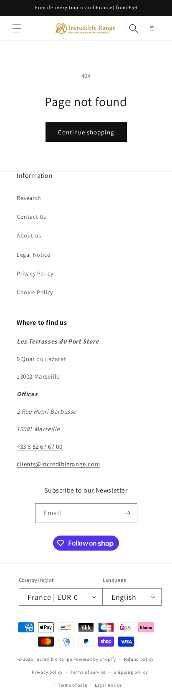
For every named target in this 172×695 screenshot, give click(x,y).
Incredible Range (53, 659)
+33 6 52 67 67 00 (39, 446)
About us (29, 235)
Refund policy (139, 659)
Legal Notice (33, 254)
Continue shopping (86, 132)
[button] (17, 28)
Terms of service (88, 672)
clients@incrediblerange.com (58, 464)
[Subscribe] (128, 513)
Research (29, 198)
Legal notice (108, 685)
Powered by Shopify (94, 659)
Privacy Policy (35, 273)
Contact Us (31, 216)
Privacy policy (47, 672)
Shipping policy (131, 672)
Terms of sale (72, 685)
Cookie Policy (35, 292)
